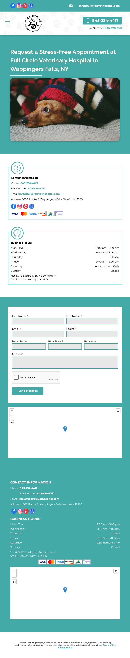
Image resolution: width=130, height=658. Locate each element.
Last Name (73, 316)
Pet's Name (19, 341)
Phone (70, 328)
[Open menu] (7, 23)
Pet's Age (90, 341)
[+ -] (65, 432)
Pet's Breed (55, 341)
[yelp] (25, 6)
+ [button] (12, 411)
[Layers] (118, 411)
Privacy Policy (65, 647)
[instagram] (19, 6)
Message (17, 354)
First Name (19, 316)
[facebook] (13, 6)
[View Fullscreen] (12, 421)
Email (15, 328)
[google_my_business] (31, 6)
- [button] (12, 415)
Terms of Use (109, 645)
